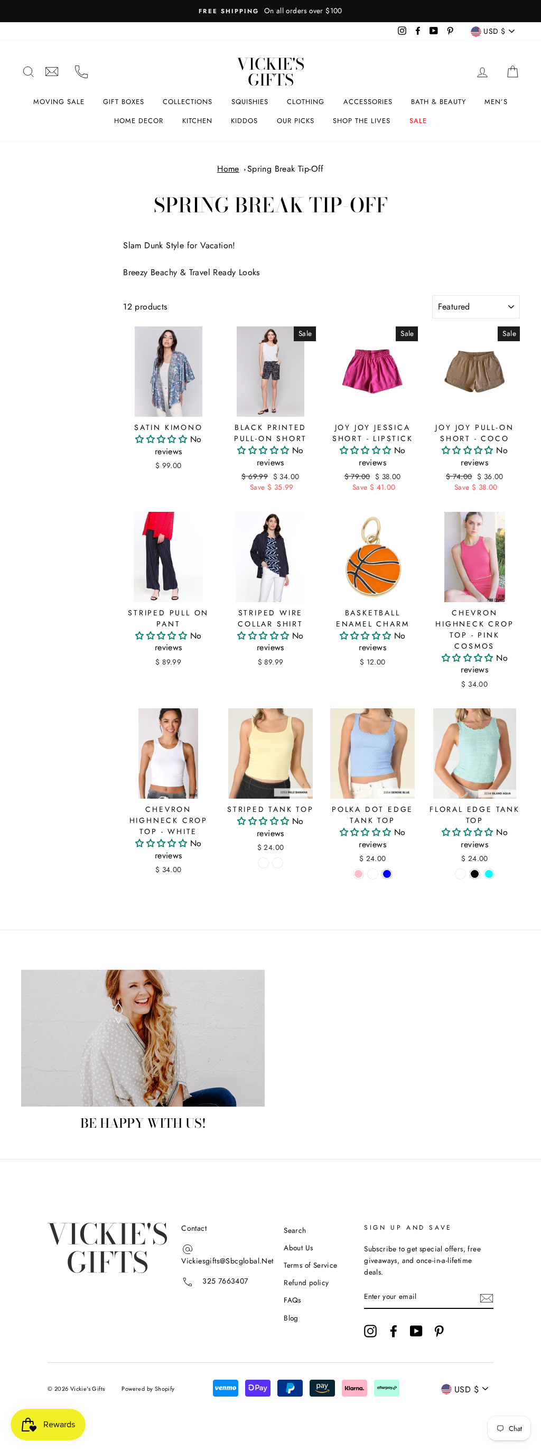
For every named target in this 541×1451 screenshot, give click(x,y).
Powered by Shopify (148, 1388)
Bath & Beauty (438, 102)
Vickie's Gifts (270, 72)
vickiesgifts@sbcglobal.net (51, 71)
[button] (162, 439)
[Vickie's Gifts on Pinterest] (439, 1331)
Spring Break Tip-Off (285, 169)
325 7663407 (225, 1281)
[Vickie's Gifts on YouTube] (416, 1331)
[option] (270, 11)
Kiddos (244, 121)
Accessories (368, 102)
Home (228, 169)
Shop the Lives (361, 121)
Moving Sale (59, 102)
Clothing (305, 102)
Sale (418, 121)
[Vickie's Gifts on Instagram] (370, 1331)
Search (295, 1230)
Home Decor (138, 121)
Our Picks (295, 121)
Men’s (496, 102)
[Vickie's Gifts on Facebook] (393, 1331)
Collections (187, 102)
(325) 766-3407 (81, 71)
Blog (291, 1318)
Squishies (249, 102)
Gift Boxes (123, 102)
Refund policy (306, 1282)
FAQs (292, 1300)
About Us (298, 1247)
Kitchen (197, 121)
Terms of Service (310, 1265)
